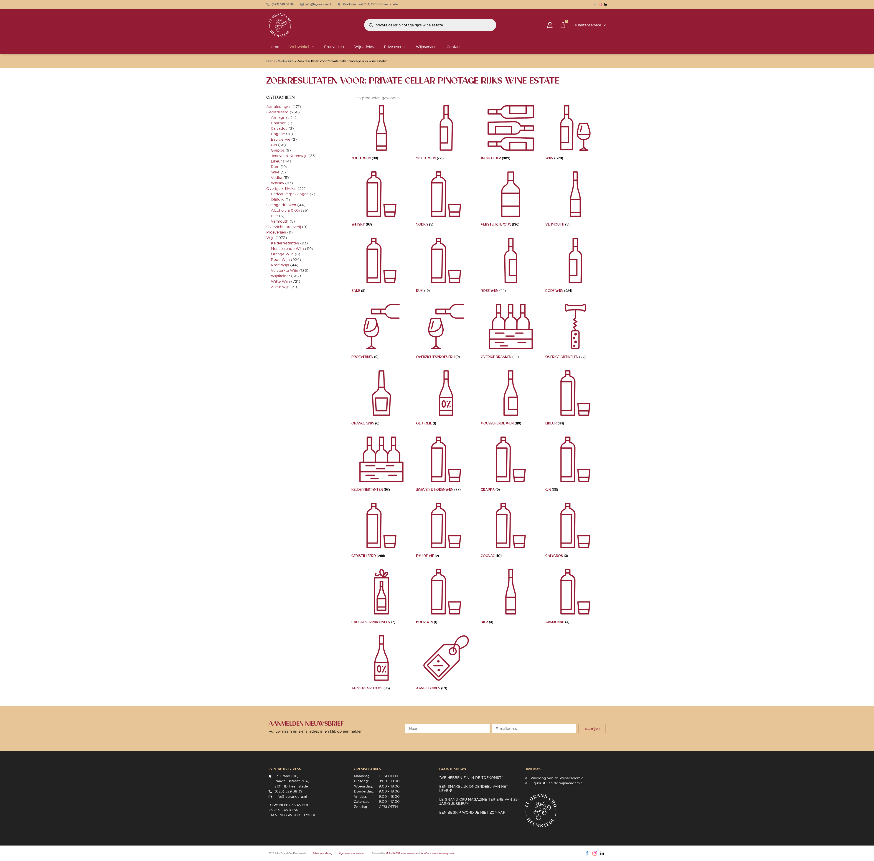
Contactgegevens (285, 769)
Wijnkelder (280, 276)
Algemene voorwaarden (352, 853)
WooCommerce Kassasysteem (438, 853)
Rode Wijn (280, 259)
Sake (275, 172)
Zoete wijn (280, 286)
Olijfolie (277, 199)
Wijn (270, 237)
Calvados (279, 128)
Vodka (276, 177)
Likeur (276, 161)
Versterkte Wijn (284, 270)
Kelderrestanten (285, 243)
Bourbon (279, 123)
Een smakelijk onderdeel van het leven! (473, 788)
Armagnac (280, 117)
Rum (275, 166)
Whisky (277, 183)
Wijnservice (426, 46)
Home (274, 46)
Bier (274, 215)
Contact (454, 46)
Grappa (277, 150)
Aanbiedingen (279, 106)
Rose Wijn (280, 265)
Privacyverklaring (322, 853)
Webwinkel (299, 46)
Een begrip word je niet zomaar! (472, 812)
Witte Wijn (280, 281)
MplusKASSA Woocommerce (402, 853)
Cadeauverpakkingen (290, 194)
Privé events (395, 46)
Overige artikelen (281, 188)
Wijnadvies (364, 46)
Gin (274, 144)
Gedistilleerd (277, 112)
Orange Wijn (282, 254)
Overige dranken (281, 205)
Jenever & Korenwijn (289, 155)
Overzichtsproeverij (283, 226)
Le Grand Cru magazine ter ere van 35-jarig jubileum (479, 801)
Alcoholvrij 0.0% (285, 210)
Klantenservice (588, 25)
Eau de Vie (280, 139)
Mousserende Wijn (287, 248)
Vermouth (279, 221)
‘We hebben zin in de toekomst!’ (471, 777)
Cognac (278, 134)
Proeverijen (334, 46)
